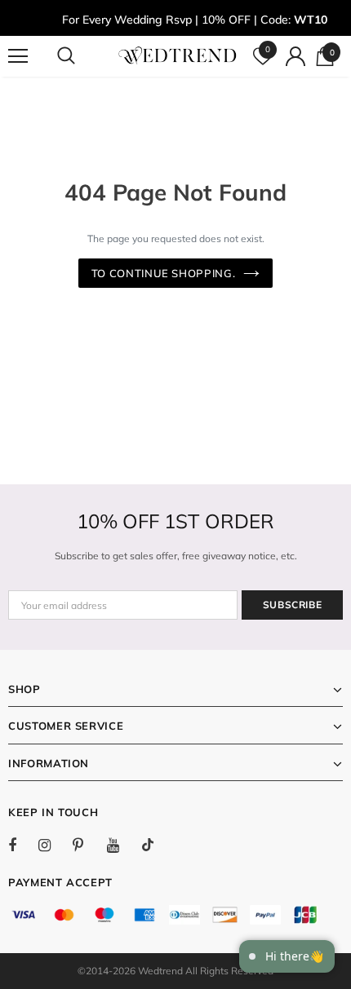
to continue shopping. (163, 273)
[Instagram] (53, 844)
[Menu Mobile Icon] (18, 56)
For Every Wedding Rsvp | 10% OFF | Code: (194, 19)
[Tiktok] (156, 844)
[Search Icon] (81, 56)
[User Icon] (295, 56)
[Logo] (177, 55)
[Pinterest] (87, 844)
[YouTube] (121, 844)
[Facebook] (23, 844)
